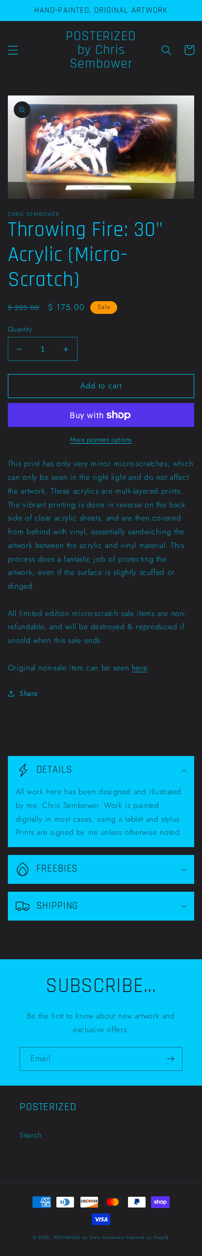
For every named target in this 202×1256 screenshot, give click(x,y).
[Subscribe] (170, 1059)
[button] (12, 50)
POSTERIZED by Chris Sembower (89, 1237)
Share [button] (29, 693)
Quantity (20, 329)
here (139, 667)
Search (31, 1135)
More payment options (101, 439)
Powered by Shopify (147, 1237)
